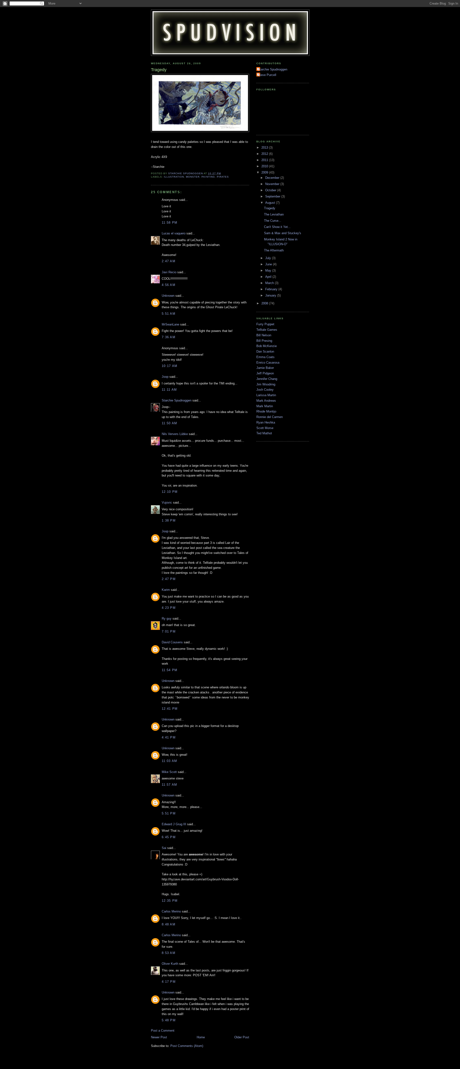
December (272, 178)
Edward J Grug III (174, 824)
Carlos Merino (171, 911)
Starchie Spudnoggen (176, 400)
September (273, 196)
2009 (265, 172)
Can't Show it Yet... (277, 227)
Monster (193, 176)
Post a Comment (162, 1030)
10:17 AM (169, 366)
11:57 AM (169, 784)
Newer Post (159, 1037)
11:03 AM (169, 761)
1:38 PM (169, 520)
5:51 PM (169, 813)
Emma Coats (265, 357)
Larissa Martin (266, 395)
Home (201, 1037)
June (269, 264)
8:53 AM (168, 953)
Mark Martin (264, 406)
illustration (174, 176)
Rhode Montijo (266, 411)
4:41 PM (169, 737)
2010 (265, 166)
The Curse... (272, 220)
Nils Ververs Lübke (175, 434)
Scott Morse (264, 428)
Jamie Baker (265, 368)
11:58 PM (169, 222)
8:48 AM (168, 924)
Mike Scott (169, 772)
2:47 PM (169, 579)
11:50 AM (169, 423)
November (272, 184)
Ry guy (167, 618)
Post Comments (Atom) (186, 1046)
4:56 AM (168, 285)
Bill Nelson (263, 335)
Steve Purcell (267, 75)
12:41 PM (170, 708)
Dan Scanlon (265, 351)
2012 (265, 154)
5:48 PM (169, 1020)
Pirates (223, 176)
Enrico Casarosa (267, 362)
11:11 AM (169, 389)
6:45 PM (169, 837)
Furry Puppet (265, 324)
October (271, 190)
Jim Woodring (265, 384)
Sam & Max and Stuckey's (282, 233)
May (268, 270)
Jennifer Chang (266, 379)
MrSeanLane (170, 324)
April (268, 277)
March (270, 283)
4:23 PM (169, 608)
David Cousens (172, 642)
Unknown (168, 295)
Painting (208, 176)
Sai (164, 848)
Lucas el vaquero (173, 233)
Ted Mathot (264, 433)
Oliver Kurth (170, 963)
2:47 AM (168, 261)
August (270, 202)
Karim (166, 590)
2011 (265, 160)
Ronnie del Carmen (269, 417)
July (268, 258)
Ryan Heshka (265, 422)
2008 (265, 303)
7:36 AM (168, 337)
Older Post (241, 1037)
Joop (165, 376)
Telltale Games (266, 329)
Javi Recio (169, 272)
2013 (265, 147)
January (271, 295)
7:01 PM (169, 631)
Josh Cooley (265, 389)
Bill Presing (264, 341)
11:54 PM (169, 670)
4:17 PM (169, 981)
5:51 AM (168, 313)
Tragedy (269, 208)
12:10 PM (170, 492)
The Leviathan (274, 214)
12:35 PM (170, 900)
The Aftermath (274, 250)
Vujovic (167, 502)
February (271, 289)
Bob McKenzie (266, 346)
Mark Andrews (266, 400)
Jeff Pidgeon (265, 373)
